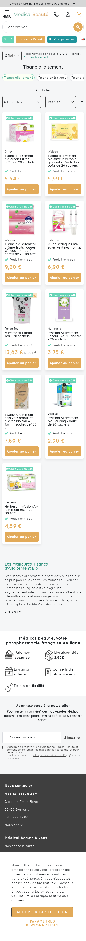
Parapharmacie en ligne (39, 53)
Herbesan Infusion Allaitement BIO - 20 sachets (21, 510)
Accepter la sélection (42, 912)
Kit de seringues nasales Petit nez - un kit (64, 246)
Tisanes (74, 53)
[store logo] (31, 14)
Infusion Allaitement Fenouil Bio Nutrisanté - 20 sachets (64, 336)
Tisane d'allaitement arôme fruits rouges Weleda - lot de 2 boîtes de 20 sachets (20, 249)
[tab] (21, 102)
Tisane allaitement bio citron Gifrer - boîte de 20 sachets (20, 159)
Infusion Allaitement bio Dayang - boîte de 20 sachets (63, 421)
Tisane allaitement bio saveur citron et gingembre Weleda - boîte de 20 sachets (63, 160)
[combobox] (43, 27)
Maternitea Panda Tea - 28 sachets (18, 334)
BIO (62, 53)
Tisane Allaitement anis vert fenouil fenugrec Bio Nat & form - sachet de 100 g (21, 421)
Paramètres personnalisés (42, 923)
